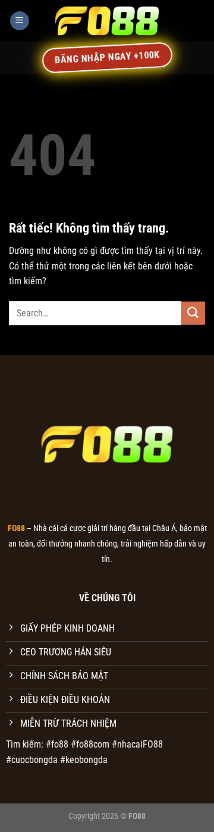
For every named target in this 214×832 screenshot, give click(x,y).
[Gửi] (193, 313)
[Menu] (19, 21)
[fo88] (107, 21)
